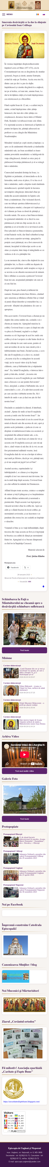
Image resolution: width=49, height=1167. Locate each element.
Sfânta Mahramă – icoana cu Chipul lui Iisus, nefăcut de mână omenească (32, 688)
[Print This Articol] (43, 587)
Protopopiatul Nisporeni (13, 885)
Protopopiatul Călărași (12, 851)
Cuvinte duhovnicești (12, 666)
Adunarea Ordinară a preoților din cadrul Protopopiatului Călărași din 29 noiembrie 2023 (32, 856)
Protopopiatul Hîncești (12, 834)
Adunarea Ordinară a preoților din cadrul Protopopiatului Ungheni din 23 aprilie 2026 (32, 873)
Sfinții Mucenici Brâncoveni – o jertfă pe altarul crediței (31, 704)
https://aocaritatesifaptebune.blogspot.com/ (21, 1101)
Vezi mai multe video (24, 771)
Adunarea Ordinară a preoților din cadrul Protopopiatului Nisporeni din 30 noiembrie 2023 (32, 890)
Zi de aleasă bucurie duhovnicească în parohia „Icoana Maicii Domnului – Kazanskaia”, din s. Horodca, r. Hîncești (32, 840)
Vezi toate (24, 650)
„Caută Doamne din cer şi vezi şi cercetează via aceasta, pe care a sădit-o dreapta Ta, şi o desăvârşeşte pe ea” (32, 672)
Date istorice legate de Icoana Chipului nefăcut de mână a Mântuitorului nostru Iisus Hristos (32, 722)
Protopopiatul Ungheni (12, 868)
